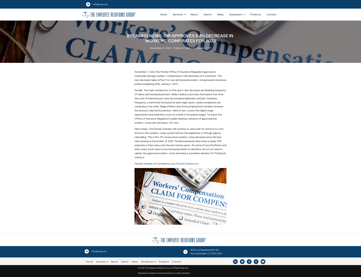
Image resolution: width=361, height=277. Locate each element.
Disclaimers (236, 14)
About (194, 14)
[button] (235, 261)
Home (163, 14)
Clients (207, 14)
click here (174, 122)
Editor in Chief (182, 48)
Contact (271, 14)
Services (178, 14)
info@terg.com (100, 4)
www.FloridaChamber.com (184, 163)
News (220, 14)
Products (255, 14)
